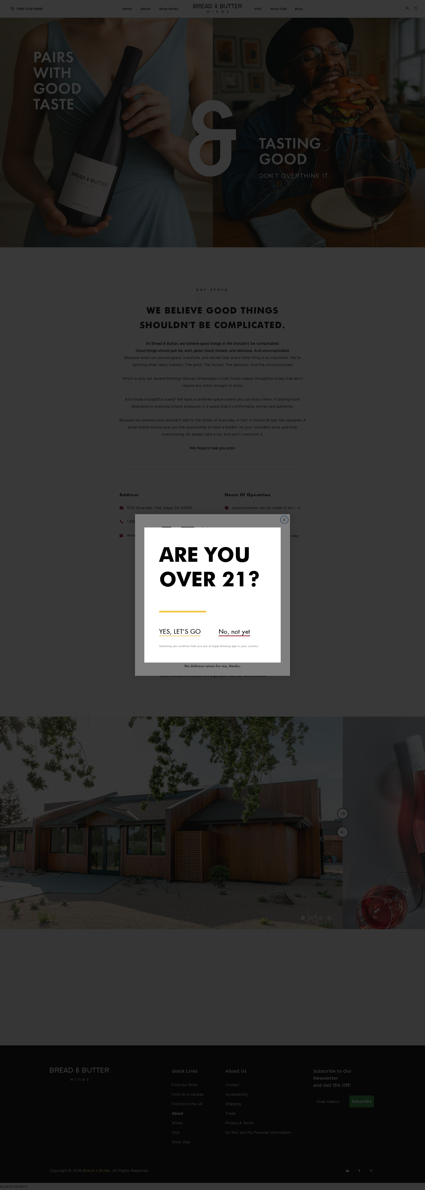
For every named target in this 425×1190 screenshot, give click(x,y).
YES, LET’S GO (180, 630)
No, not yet (234, 630)
